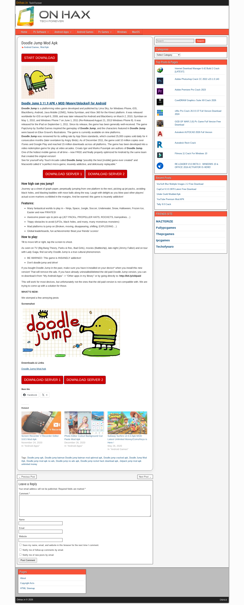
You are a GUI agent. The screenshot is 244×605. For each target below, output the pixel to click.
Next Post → (145, 477)
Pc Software (39, 32)
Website (23, 536)
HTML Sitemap (27, 588)
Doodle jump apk (35, 457)
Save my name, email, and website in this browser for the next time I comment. (61, 545)
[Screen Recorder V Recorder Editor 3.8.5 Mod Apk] (41, 422)
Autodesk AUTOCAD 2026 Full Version (193, 132)
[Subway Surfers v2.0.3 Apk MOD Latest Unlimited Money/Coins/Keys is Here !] (127, 422)
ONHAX (223, 599)
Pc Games (103, 32)
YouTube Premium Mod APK (170, 199)
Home (24, 32)
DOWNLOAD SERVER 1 (63, 174)
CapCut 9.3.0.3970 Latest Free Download (176, 189)
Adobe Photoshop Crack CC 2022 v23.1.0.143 (197, 79)
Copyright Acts (27, 583)
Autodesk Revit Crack (185, 143)
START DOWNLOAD (39, 58)
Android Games (85, 32)
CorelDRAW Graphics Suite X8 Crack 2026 (195, 100)
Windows (122, 32)
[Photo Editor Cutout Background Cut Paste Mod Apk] (84, 422)
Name (22, 519)
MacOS (136, 32)
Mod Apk (44, 47)
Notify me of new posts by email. (38, 555)
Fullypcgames (166, 227)
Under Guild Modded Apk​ (169, 194)
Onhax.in (22, 3)
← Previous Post (27, 477)
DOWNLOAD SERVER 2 (106, 174)
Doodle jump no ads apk (67, 461)
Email (21, 528)
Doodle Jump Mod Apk (39, 43)
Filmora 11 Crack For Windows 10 (191, 153)
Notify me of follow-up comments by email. (43, 550)
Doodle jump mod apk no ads (41, 461)
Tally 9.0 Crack (164, 204)
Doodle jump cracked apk (116, 457)
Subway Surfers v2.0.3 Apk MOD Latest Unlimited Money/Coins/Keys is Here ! (127, 439)
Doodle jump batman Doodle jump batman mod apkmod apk (73, 457)
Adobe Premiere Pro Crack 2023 (190, 89)
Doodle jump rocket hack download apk (99, 461)
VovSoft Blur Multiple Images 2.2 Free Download (180, 184)
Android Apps (61, 32)
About (23, 578)
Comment (24, 493)
